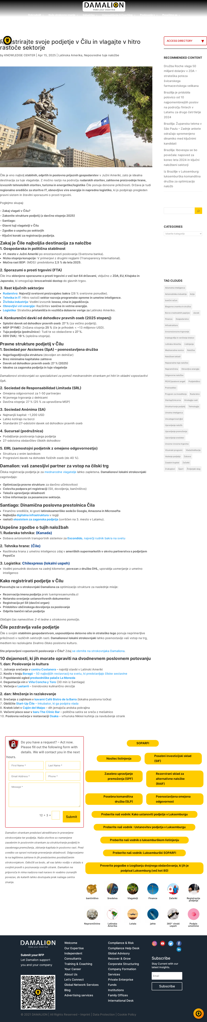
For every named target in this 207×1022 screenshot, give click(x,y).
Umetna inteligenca (174, 412)
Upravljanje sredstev (174, 437)
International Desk (121, 1000)
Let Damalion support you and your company (36, 960)
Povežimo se (169, 15)
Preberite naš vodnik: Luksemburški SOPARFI (144, 852)
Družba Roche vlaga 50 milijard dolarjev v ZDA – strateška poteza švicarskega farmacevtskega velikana (181, 75)
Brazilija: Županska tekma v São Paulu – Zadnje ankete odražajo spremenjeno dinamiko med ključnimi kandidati (183, 133)
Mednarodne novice (174, 350)
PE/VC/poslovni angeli (175, 381)
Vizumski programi (173, 450)
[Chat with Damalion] (198, 1013)
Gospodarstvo (182, 319)
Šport (180, 469)
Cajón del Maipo (34, 707)
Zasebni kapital (172, 462)
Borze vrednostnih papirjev (177, 313)
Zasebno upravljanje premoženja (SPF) (118, 776)
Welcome (70, 943)
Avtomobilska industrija (176, 294)
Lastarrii (23, 686)
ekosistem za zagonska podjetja (35, 519)
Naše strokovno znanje (62, 15)
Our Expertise (74, 948)
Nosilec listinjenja (118, 758)
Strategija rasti (191, 400)
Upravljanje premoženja (176, 431)
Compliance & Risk (121, 943)
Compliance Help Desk (123, 948)
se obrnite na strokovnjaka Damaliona (98, 651)
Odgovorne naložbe (174, 375)
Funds (112, 984)
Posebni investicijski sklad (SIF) (172, 758)
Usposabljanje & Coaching (117, 15)
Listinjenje (189, 344)
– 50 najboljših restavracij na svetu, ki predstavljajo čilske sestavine (80, 673)
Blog (67, 990)
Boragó (28, 673)
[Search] (198, 210)
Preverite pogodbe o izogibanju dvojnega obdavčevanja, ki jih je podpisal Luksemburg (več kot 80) (144, 868)
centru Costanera (43, 669)
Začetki (186, 462)
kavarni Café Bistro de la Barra (55, 699)
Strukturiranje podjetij (175, 406)
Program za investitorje (176, 394)
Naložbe (191, 350)
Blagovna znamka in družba (178, 306)
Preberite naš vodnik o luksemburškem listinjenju (144, 840)
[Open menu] (7, 40)
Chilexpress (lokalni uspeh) (46, 563)
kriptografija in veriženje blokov (179, 338)
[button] (8, 511)
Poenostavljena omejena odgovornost (173, 799)
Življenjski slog (193, 469)
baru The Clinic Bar (46, 712)
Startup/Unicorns (173, 400)
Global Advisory (119, 953)
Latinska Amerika (70, 55)
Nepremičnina (171, 369)
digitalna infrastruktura (32, 515)
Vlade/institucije (193, 450)
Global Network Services (81, 984)
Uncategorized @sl (174, 419)
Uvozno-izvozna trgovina (177, 444)
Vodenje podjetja (172, 456)
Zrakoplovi (170, 469)
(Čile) (36, 546)
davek (196, 313)
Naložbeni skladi (172, 356)
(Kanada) (44, 533)
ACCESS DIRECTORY (179, 40)
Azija (192, 294)
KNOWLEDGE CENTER (19, 55)
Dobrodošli (34, 15)
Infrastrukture (171, 325)
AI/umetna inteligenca (175, 288)
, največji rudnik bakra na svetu (96, 538)
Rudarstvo (195, 394)
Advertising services (78, 995)
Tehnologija (194, 406)
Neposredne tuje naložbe (101, 55)
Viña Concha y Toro (42, 682)
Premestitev (170, 387)
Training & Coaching (78, 964)
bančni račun (171, 300)
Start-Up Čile (25, 703)
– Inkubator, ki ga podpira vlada (56, 703)
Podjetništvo (194, 381)
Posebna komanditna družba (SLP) (118, 799)
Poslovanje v (147, 15)
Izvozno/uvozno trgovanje (177, 331)
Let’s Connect (74, 979)
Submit (71, 817)
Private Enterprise (120, 979)
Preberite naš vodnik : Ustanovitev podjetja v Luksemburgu (144, 827)
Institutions (116, 990)
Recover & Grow (119, 958)
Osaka (54, 716)
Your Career (72, 969)
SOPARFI (142, 743)
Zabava (187, 456)
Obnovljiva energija (190, 369)
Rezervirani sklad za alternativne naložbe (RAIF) (170, 778)
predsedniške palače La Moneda (52, 678)
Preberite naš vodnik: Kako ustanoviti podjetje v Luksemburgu (144, 814)
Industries (89, 15)
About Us (70, 974)
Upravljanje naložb (173, 425)
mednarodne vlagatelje (60, 472)
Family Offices (118, 995)
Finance (168, 319)
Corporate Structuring (123, 964)
